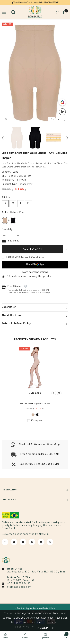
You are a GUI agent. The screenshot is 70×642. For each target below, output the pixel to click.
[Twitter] (50, 542)
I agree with (13, 257)
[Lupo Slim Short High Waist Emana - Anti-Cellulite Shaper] (35, 368)
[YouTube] (41, 542)
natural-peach (33, 414)
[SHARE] (65, 249)
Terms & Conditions (32, 257)
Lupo (15, 172)
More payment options (35, 272)
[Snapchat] (32, 542)
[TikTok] (23, 542)
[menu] (4, 12)
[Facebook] (5, 542)
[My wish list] (56, 12)
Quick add (35, 393)
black (37, 414)
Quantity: (7, 229)
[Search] (13, 12)
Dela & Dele (49, 609)
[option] (35, 73)
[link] (35, 454)
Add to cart (32, 249)
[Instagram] (14, 542)
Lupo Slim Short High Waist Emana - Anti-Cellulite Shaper (35, 404)
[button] (59, 120)
